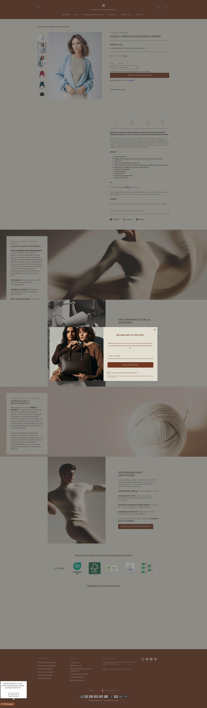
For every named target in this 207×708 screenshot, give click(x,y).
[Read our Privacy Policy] (152, 376)
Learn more (13, 695)
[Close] (154, 329)
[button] (16, 704)
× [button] (25, 680)
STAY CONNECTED (130, 365)
